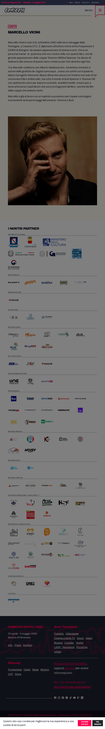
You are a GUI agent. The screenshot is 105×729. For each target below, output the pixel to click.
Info (71, 3)
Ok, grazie (97, 723)
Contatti (86, 3)
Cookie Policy (84, 723)
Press (77, 3)
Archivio (95, 3)
